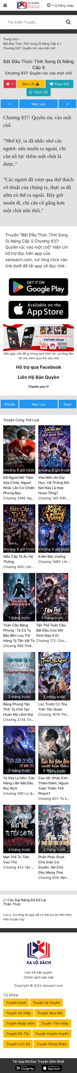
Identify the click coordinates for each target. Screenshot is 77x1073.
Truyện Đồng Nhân (51, 1044)
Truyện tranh (16, 1002)
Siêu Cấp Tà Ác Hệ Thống (18, 559)
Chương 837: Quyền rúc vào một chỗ (38, 73)
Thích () (40, 92)
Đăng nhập (65, 5)
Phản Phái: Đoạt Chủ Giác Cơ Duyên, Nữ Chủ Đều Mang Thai (51, 865)
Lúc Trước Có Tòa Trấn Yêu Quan (52, 706)
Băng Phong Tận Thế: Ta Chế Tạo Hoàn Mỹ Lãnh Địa (18, 709)
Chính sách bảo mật (38, 977)
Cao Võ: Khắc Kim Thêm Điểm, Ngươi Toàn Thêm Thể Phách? (53, 786)
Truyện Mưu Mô (49, 1013)
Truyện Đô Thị (17, 1033)
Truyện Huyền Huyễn (52, 1033)
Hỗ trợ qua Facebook (38, 367)
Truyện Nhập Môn (20, 1023)
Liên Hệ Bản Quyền (38, 377)
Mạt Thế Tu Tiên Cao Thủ (16, 859)
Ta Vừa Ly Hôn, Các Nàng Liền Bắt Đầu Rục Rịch (19, 783)
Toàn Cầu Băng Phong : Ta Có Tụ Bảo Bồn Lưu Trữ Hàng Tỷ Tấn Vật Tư (19, 633)
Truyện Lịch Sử (18, 1044)
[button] (50, 5)
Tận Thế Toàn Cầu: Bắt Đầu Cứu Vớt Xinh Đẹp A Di (51, 630)
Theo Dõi (61, 84)
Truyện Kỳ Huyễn (46, 1002)
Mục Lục (38, 104)
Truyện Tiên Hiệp (54, 1023)
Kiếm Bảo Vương (51, 556)
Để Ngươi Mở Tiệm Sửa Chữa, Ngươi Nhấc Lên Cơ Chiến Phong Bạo (19, 485)
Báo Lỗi (29, 84)
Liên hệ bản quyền (38, 972)
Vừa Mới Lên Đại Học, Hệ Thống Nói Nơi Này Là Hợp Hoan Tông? (53, 485)
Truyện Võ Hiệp (18, 1013)
